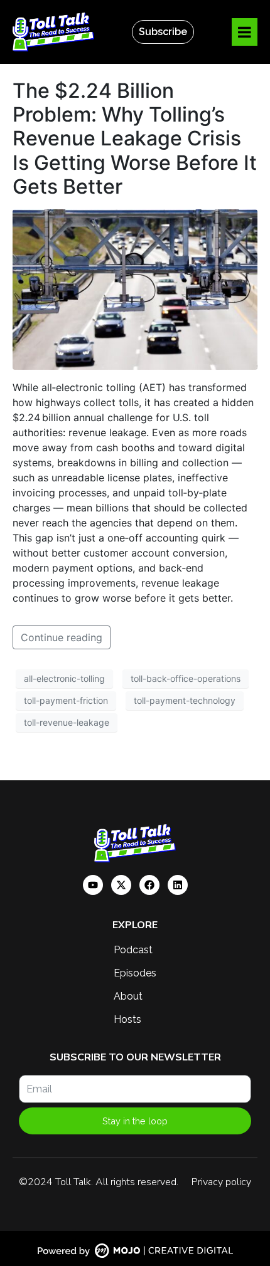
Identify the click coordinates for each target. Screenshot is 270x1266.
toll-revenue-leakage (66, 722)
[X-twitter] (121, 885)
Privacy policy (221, 1182)
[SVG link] (135, 1250)
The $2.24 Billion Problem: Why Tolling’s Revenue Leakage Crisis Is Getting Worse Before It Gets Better (135, 138)
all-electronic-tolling (64, 678)
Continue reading (61, 637)
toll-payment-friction (66, 700)
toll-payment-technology (184, 700)
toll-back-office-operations (185, 678)
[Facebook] (149, 885)
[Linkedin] (178, 885)
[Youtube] (93, 885)
